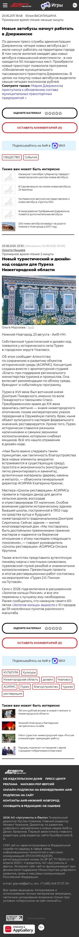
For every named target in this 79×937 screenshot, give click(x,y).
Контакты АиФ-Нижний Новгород (31, 800)
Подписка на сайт (18, 795)
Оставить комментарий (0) (39, 127)
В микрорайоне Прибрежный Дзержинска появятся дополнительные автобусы (43, 213)
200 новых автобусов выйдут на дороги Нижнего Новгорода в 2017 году (42, 225)
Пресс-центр (55, 779)
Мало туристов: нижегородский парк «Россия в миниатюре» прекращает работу (46, 737)
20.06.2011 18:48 (12, 16)
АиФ (31, 327)
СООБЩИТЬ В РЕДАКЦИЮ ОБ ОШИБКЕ (31, 806)
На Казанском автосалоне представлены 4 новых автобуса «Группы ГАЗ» (44, 200)
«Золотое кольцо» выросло (34, 605)
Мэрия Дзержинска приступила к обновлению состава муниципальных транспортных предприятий (32, 92)
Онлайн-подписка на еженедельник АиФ (37, 790)
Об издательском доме (22, 779)
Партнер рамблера (36, 918)
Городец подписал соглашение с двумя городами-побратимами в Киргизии (42, 749)
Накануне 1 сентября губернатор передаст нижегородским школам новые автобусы (43, 176)
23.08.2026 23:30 (13, 246)
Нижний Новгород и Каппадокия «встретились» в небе (38, 724)
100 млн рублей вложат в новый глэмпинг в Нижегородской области (44, 712)
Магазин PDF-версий (37, 784)
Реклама (10, 784)
